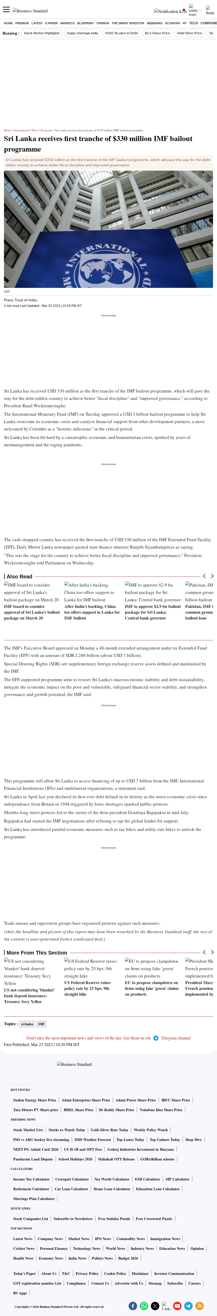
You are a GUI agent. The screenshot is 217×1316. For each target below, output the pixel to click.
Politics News (102, 1258)
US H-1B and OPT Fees (83, 1149)
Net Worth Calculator (111, 1179)
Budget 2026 (128, 1258)
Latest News (22, 1238)
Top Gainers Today (165, 1139)
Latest (37, 23)
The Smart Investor (128, 23)
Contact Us (100, 1283)
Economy (172, 23)
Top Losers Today (130, 1139)
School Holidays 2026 (75, 1159)
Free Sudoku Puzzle (114, 1218)
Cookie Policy (115, 1273)
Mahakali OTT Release (116, 1159)
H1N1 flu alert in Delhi (121, 33)
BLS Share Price (157, 33)
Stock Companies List (30, 1218)
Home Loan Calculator (112, 1189)
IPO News (103, 1238)
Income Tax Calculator (31, 1179)
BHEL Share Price (78, 1109)
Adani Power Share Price (136, 1100)
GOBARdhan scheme (157, 1159)
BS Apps (20, 1293)
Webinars (154, 23)
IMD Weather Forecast (93, 1139)
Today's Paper (24, 1273)
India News (77, 1258)
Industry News (142, 1248)
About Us (48, 1273)
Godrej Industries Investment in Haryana (140, 1149)
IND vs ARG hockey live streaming (41, 1139)
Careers (194, 1283)
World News (115, 1248)
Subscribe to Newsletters (73, 1218)
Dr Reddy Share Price (116, 1109)
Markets (67, 23)
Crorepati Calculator (72, 1179)
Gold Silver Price (189, 33)
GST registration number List (37, 1283)
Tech (193, 23)
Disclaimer (140, 1273)
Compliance (76, 1283)
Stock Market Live (28, 1130)
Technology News (86, 1248)
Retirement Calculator (31, 1189)
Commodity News (130, 1238)
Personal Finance (53, 1248)
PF (185, 23)
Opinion (103, 23)
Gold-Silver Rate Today (109, 1130)
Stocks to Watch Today (67, 1130)
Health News (23, 1258)
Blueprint (85, 23)
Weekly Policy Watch (151, 1130)
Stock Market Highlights (42, 33)
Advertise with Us (129, 1283)
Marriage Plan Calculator (34, 1198)
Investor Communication (174, 1273)
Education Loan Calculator (158, 1189)
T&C (66, 1273)
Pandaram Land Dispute (33, 1159)
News (35, 130)
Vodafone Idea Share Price (161, 1109)
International (21, 130)
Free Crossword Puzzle (154, 1218)
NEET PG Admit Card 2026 (35, 1149)
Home (8, 23)
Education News (172, 1248)
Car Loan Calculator (71, 1189)
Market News (78, 1238)
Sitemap (155, 1283)
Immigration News (165, 1238)
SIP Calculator (177, 1179)
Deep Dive (194, 1139)
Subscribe (175, 1283)
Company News (50, 1238)
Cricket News (23, 1248)
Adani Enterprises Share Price (86, 1100)
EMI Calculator (147, 1179)
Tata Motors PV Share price (35, 1109)
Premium (22, 23)
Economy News (51, 1258)
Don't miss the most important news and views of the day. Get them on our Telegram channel (108, 1038)
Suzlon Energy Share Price (34, 1100)
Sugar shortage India (82, 33)
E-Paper (51, 23)
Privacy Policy (87, 1273)
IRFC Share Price (175, 1100)
